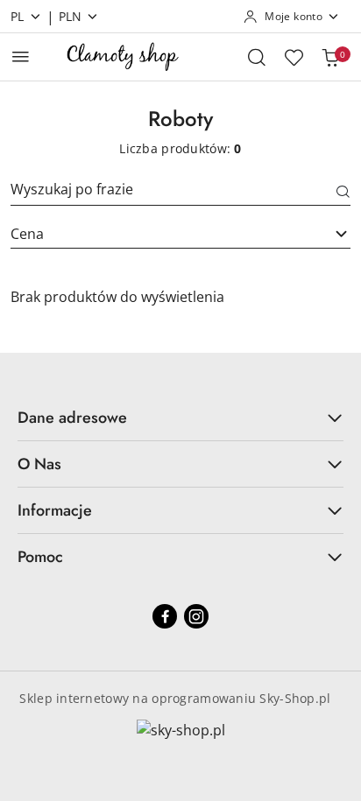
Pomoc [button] (40, 556)
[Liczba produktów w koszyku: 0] (330, 57)
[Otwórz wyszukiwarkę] (256, 57)
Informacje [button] (55, 510)
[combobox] (180, 234)
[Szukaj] (343, 192)
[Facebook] (164, 616)
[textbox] (159, 233)
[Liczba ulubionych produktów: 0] (293, 57)
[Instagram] (196, 616)
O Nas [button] (39, 464)
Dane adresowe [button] (72, 417)
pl (18, 16)
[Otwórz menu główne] (21, 56)
